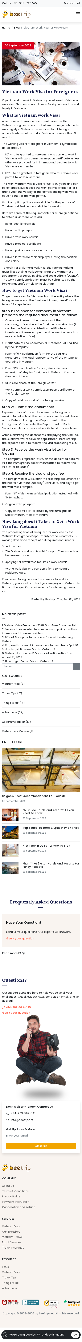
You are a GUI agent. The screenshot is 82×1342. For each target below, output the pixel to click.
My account (72, 3)
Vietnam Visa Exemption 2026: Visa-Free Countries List (39, 625)
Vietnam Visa (11, 1226)
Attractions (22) (12, 712)
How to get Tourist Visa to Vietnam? (27, 661)
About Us (8, 1186)
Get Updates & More (20, 1129)
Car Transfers (11, 1232)
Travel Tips (9, 1277)
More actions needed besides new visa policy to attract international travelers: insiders (40, 631)
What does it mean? (50, 1334)
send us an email (57, 997)
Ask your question (21, 938)
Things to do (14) (13, 703)
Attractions (9, 1288)
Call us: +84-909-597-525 (19, 3)
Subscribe (41, 1146)
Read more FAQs (13, 953)
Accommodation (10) (16, 722)
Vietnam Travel (12, 1237)
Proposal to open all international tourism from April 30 (40, 645)
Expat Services (11, 1242)
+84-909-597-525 (18, 1007)
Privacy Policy (11, 1196)
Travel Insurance (13, 1248)
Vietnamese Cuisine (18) (18, 731)
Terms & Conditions (15, 1191)
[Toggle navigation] (78, 14)
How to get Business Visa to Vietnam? (28, 649)
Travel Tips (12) (12, 693)
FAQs (41, 997)
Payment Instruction (15, 1202)
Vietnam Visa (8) (13, 684)
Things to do (10, 1283)
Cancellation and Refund (18, 1207)
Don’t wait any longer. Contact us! (30, 1107)
